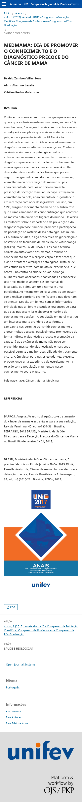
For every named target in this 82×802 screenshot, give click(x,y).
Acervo (19, 13)
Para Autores (13, 717)
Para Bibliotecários (17, 723)
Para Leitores (13, 711)
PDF (12, 607)
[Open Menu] (4, 4)
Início (7, 13)
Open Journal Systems (20, 664)
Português (13, 687)
